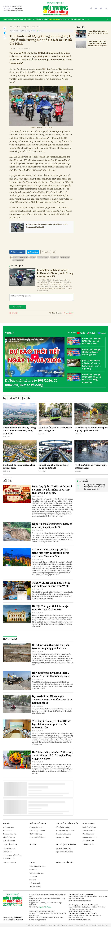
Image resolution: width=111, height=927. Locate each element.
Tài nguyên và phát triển (65, 831)
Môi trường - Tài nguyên (32, 19)
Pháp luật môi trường (74, 19)
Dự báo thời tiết (35, 887)
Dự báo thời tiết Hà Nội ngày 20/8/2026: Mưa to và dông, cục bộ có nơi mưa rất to (52, 699)
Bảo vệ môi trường (63, 827)
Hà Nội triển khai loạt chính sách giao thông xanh (55, 429)
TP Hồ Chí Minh (43, 257)
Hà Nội (32, 257)
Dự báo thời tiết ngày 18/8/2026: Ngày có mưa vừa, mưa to (91, 341)
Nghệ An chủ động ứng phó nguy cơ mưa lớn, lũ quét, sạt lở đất (52, 525)
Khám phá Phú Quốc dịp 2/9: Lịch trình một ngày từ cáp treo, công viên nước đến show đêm (50, 552)
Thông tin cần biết (64, 862)
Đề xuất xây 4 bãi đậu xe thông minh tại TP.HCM (54, 466)
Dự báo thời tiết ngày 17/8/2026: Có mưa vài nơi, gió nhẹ (91, 352)
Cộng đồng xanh (9, 848)
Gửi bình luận (17, 307)
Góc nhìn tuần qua (36, 873)
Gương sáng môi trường (12, 855)
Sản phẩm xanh (88, 841)
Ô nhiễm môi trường (63, 834)
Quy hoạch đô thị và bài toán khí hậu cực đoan (19, 466)
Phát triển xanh (8, 859)
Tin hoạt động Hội (9, 834)
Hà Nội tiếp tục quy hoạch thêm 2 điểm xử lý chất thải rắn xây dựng (51, 674)
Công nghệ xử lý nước (37, 837)
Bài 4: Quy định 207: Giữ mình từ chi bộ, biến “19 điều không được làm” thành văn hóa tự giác (52, 489)
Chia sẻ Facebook (18, 252)
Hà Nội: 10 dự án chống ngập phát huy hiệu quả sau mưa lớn (91, 429)
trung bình (54, 257)
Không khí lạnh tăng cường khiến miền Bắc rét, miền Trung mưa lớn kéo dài (47, 225)
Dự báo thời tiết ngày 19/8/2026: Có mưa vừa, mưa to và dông (31, 383)
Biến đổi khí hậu (9, 841)
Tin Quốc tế (7, 831)
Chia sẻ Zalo (34, 252)
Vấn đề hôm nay (9, 837)
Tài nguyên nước (35, 827)
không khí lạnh (18, 260)
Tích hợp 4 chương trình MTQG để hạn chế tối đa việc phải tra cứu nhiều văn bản (51, 724)
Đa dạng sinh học (62, 837)
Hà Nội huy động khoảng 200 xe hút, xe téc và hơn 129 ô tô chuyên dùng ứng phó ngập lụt (52, 755)
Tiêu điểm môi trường (37, 866)
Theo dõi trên (71, 333)
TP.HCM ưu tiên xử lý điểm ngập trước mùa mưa (90, 466)
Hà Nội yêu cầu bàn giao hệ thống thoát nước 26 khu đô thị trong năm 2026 (19, 430)
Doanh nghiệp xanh (90, 837)
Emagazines (88, 845)
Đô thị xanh (35, 27)
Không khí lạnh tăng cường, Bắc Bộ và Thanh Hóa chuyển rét (97, 33)
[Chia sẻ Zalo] (4, 33)
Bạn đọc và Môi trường (64, 852)
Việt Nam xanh (34, 883)
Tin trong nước (8, 827)
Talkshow (33, 870)
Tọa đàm (32, 880)
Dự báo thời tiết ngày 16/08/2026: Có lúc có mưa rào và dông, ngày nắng (91, 378)
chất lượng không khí (20, 257)
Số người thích (68, 313)
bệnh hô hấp (65, 257)
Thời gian (59, 313)
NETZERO (63, 19)
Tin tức (7, 19)
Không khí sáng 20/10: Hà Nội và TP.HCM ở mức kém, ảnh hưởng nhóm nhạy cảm (97, 43)
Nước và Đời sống (35, 834)
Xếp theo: (52, 313)
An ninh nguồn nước (37, 831)
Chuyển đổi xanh (89, 831)
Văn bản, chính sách (63, 848)
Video (83, 19)
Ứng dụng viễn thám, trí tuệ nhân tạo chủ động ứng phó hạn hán (51, 647)
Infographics (9, 862)
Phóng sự (33, 876)
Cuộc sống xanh (54, 19)
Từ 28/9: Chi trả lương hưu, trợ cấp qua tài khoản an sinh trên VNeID (51, 584)
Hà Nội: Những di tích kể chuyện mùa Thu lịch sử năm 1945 (50, 608)
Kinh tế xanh (44, 19)
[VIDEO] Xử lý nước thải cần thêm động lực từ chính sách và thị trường (91, 365)
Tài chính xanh (88, 834)
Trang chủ (12, 27)
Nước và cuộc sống (16, 19)
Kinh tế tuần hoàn (89, 827)
